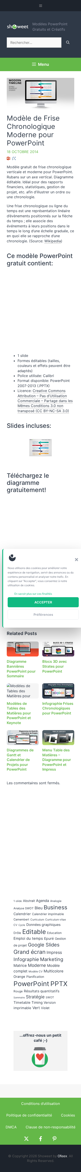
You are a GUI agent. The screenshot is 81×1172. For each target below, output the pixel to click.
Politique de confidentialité (29, 1115)
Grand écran (29, 951)
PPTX (59, 984)
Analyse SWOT (24, 908)
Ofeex (62, 1156)
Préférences (43, 614)
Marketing (51, 959)
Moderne (37, 965)
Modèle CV (36, 971)
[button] (76, 559)
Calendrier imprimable (48, 914)
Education (54, 933)
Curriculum (37, 919)
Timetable (22, 1002)
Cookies (68, 1115)
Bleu (39, 908)
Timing (37, 1002)
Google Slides (43, 945)
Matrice (20, 965)
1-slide (18, 901)
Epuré (49, 938)
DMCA (11, 1127)
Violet (45, 1008)
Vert (36, 1008)
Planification (35, 976)
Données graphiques (43, 925)
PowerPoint (31, 984)
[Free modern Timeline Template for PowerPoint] (40, 447)
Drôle (17, 933)
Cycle (21, 925)
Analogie (55, 901)
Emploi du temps (28, 938)
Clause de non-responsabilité (50, 1127)
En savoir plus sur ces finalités (33, 593)
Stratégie (35, 996)
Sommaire (19, 997)
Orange (19, 977)
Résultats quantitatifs (41, 991)
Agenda (42, 900)
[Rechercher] (67, 42)
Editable (34, 931)
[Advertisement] (38, 526)
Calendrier (22, 914)
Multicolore (53, 971)
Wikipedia (52, 241)
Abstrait (29, 901)
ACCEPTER (43, 602)
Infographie (26, 959)
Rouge (18, 991)
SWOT (50, 997)
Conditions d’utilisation (40, 1103)
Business (55, 907)
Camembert (21, 919)
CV (15, 925)
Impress (54, 952)
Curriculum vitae (55, 919)
